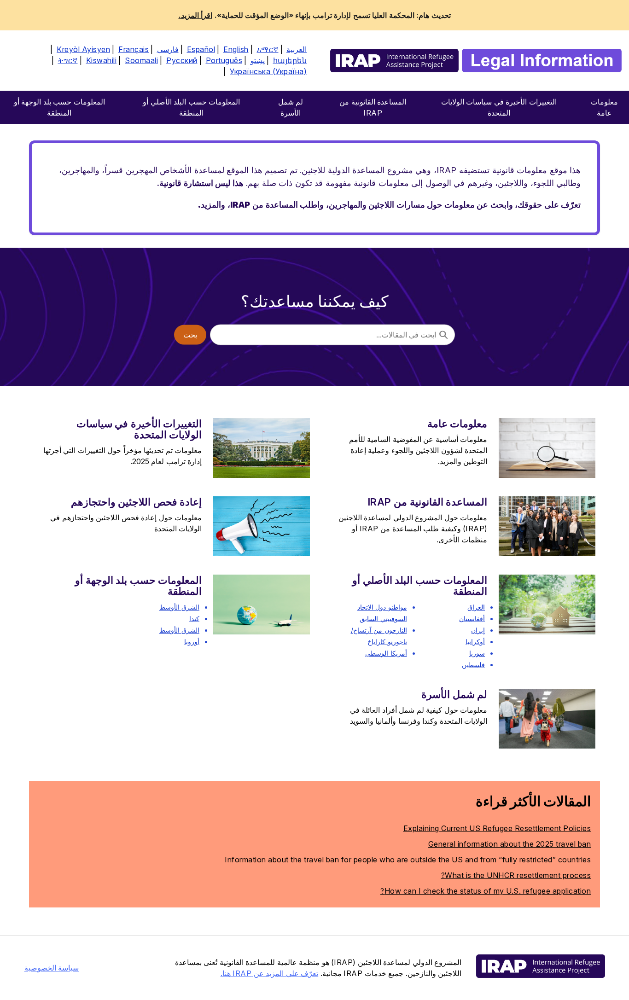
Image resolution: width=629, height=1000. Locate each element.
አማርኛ (268, 49)
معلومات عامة (457, 423)
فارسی (168, 49)
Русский (182, 60)
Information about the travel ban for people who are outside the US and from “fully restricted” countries (408, 859)
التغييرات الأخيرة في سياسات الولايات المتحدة (139, 429)
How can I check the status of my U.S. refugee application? (485, 890)
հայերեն (290, 60)
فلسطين (473, 665)
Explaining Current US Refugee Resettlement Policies (497, 828)
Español (201, 49)
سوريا (477, 653)
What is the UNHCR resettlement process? (516, 875)
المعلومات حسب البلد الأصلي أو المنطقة (419, 586)
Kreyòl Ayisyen (83, 49)
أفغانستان (472, 618)
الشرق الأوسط (179, 607)
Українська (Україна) (268, 71)
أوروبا (191, 641)
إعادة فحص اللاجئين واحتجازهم (136, 501)
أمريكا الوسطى (386, 653)
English (236, 49)
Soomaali (141, 60)
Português (224, 60)
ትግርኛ (68, 60)
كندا (194, 618)
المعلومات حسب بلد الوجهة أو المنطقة (138, 586)
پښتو (257, 60)
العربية (296, 49)
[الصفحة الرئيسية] (476, 60)
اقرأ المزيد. (196, 15)
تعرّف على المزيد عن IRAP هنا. (270, 973)
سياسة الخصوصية (51, 967)
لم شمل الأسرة (454, 694)
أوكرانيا (475, 641)
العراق (476, 607)
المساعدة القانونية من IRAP (427, 501)
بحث (190, 334)
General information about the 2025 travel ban (509, 844)
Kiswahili (101, 60)
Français (133, 49)
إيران (478, 630)
